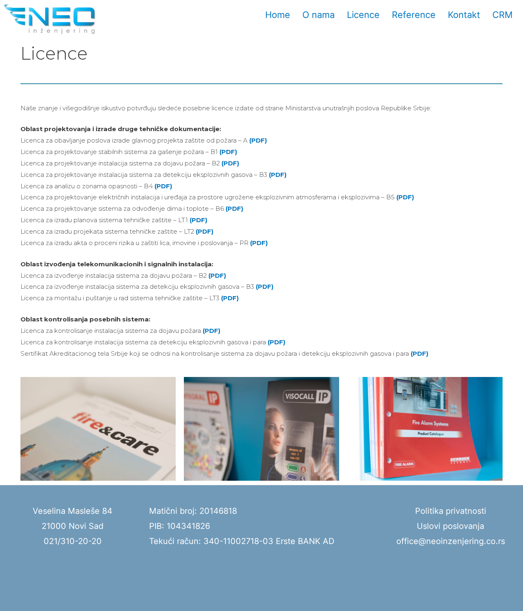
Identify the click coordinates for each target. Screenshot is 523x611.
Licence (363, 14)
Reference (414, 14)
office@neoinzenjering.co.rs (450, 541)
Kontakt (464, 14)
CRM (502, 14)
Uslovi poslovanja (450, 526)
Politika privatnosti (450, 511)
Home (277, 14)
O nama (318, 14)
